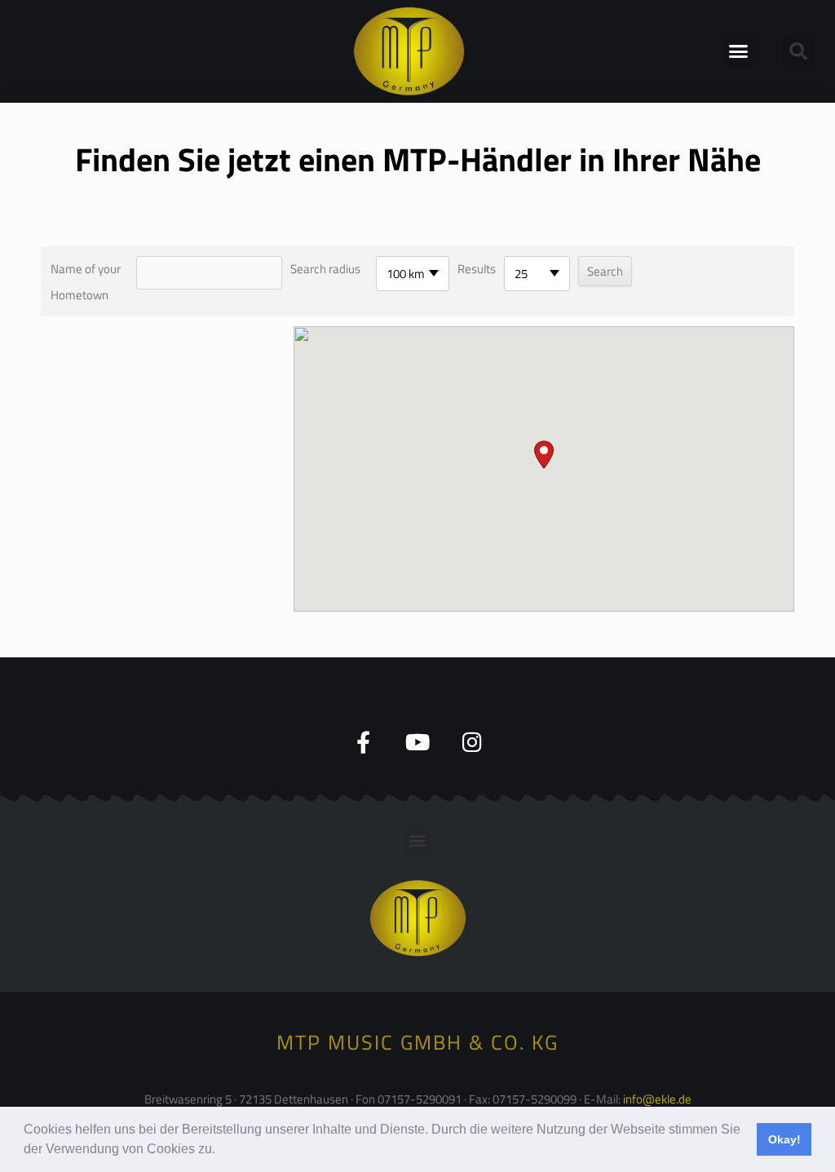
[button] (221, 1150)
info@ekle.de (657, 1099)
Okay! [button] (784, 1139)
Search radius (325, 268)
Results (476, 268)
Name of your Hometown (86, 281)
